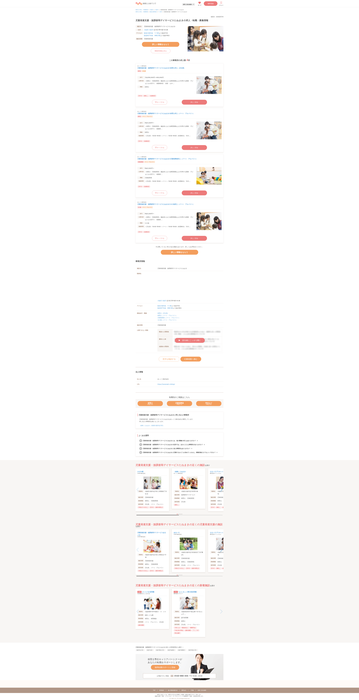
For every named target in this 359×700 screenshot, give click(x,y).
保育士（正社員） (163, 313)
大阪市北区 (149, 650)
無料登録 (211, 3)
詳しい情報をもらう (160, 44)
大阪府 (151, 9)
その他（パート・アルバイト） (167, 320)
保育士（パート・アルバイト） (167, 315)
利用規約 (161, 690)
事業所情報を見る (161, 51)
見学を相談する (169, 359)
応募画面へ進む (190, 359)
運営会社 (183, 690)
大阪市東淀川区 (192, 650)
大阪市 (156, 9)
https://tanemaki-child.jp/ (166, 384)
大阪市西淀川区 (160, 650)
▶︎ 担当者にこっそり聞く (190, 340)
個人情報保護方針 (173, 690)
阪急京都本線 (153, 11)
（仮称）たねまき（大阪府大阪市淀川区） (151, 425)
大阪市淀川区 (139, 650)
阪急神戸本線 (148, 35)
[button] (221, 490)
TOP (154, 690)
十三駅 (160, 11)
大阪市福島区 (171, 650)
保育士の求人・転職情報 (142, 9)
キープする (160, 102)
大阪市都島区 (181, 650)
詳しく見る (194, 102)
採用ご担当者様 (202, 690)
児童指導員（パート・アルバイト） (169, 318)
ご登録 (192, 690)
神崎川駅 (157, 35)
